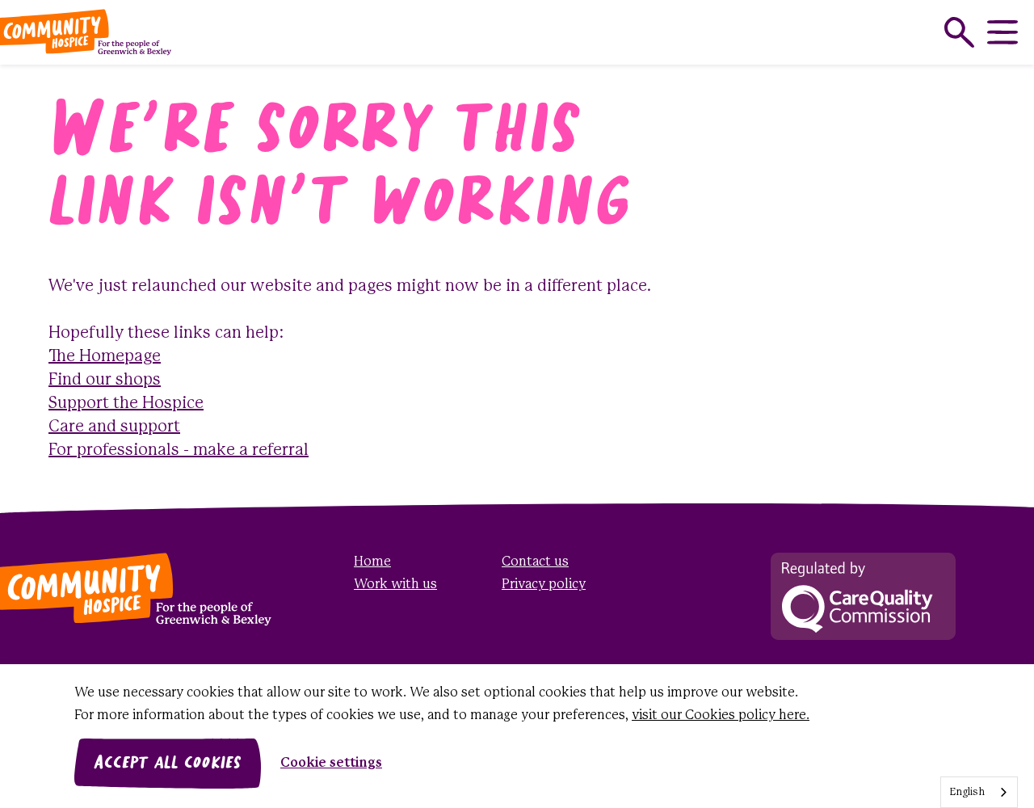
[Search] (959, 32)
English (967, 792)
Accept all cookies (168, 763)
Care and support (114, 427)
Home (372, 562)
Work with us (395, 585)
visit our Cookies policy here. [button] (720, 715)
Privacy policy (544, 585)
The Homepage (104, 356)
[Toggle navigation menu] (1002, 32)
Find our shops (104, 380)
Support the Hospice (126, 403)
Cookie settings (331, 763)
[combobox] (979, 792)
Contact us (535, 562)
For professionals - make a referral (178, 450)
